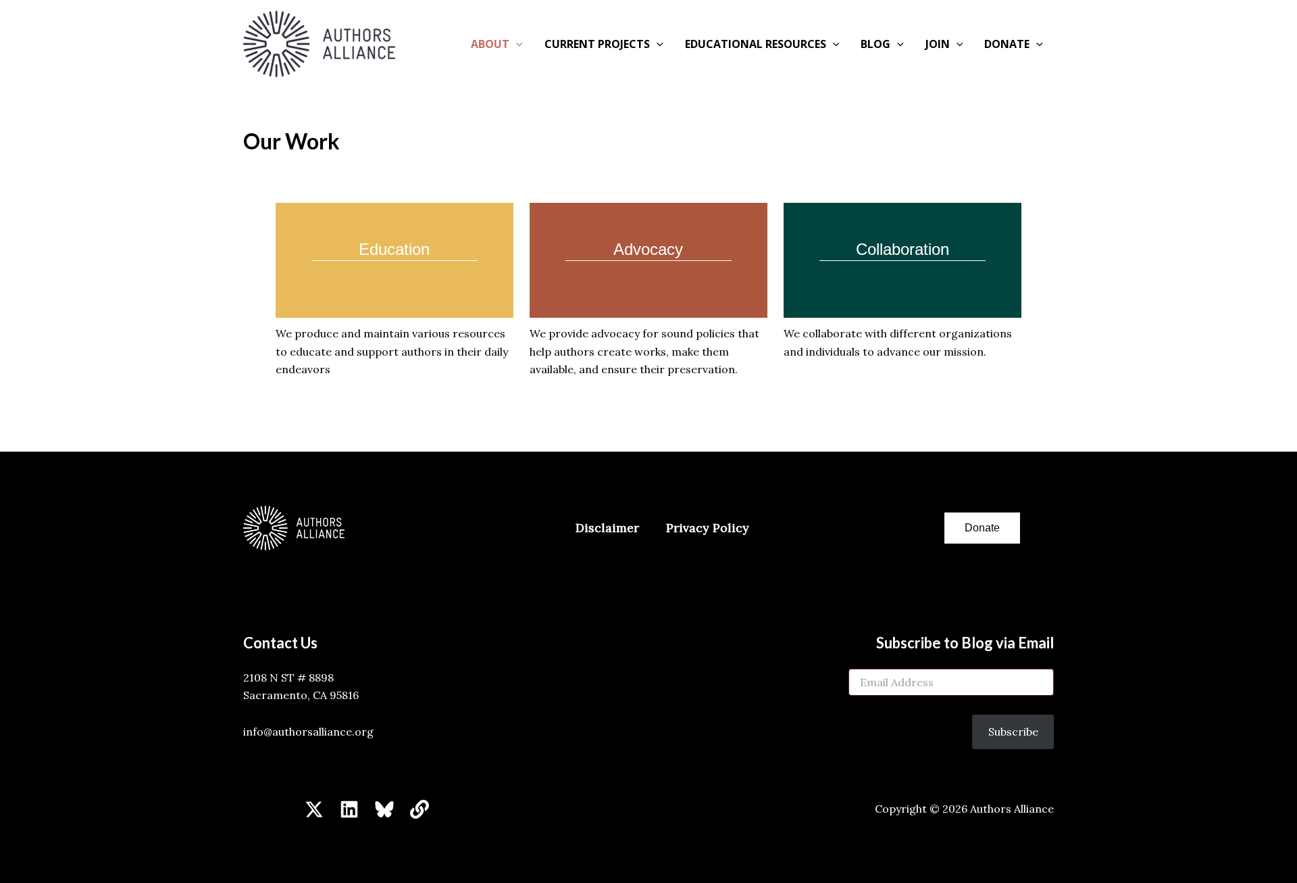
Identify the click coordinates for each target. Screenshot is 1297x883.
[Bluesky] (384, 809)
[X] (314, 809)
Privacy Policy (707, 527)
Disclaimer (607, 527)
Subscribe (1013, 731)
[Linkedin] (349, 809)
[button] (516, 44)
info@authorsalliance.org (308, 731)
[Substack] (419, 809)
